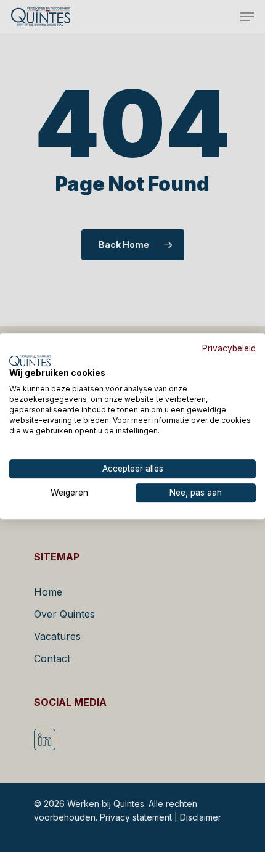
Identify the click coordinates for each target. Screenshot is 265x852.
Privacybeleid (229, 348)
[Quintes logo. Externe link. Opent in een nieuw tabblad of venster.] (30, 360)
